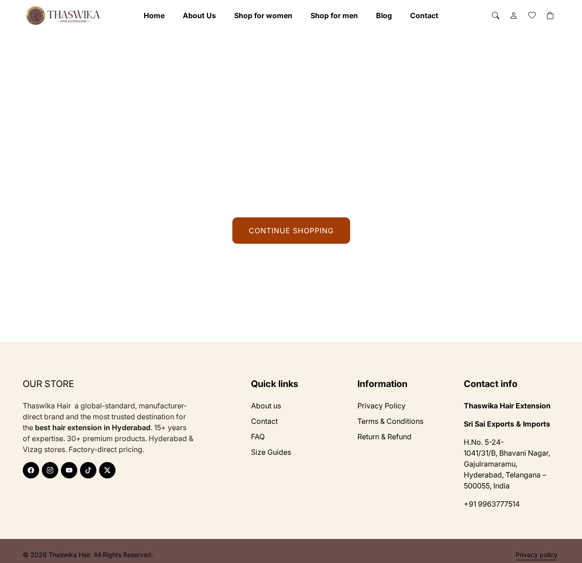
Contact (264, 421)
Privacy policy (536, 554)
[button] (495, 15)
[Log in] (514, 15)
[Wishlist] (532, 15)
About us (266, 405)
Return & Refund (384, 436)
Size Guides (271, 452)
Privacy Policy (381, 405)
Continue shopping (291, 230)
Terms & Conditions (390, 421)
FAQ (258, 436)
